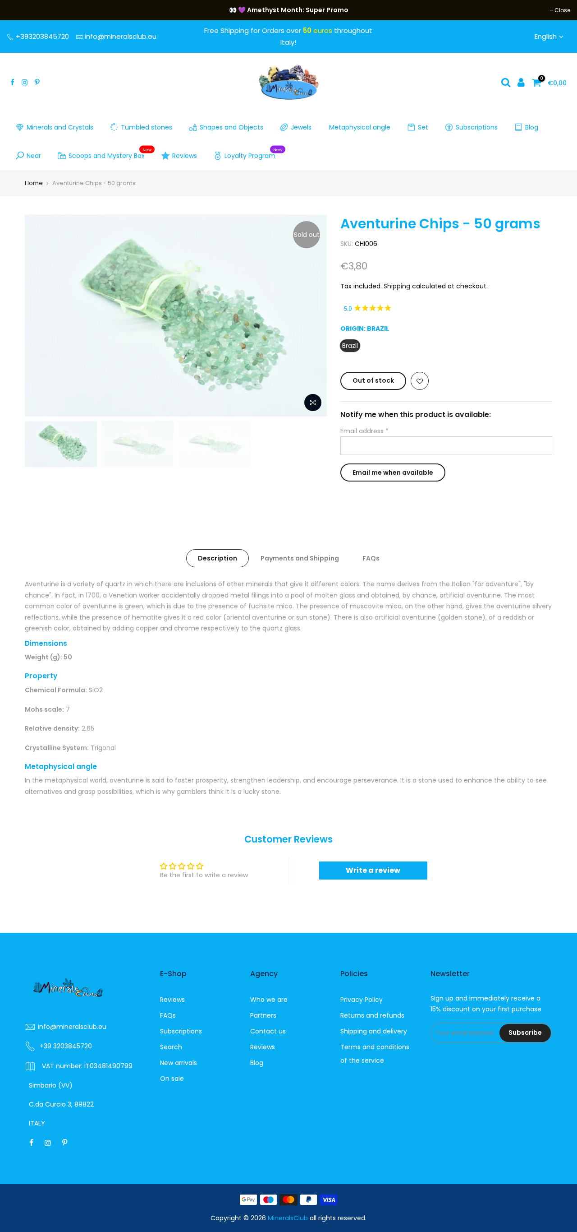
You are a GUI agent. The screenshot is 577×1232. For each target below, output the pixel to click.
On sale (172, 1078)
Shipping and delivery (373, 1031)
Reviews (184, 155)
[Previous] (40, 315)
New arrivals (178, 1062)
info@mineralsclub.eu (120, 36)
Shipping (397, 286)
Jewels (301, 127)
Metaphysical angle (359, 127)
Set (423, 127)
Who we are (269, 999)
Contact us (268, 1031)
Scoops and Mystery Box (110, 154)
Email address (364, 430)
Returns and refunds (372, 1015)
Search (171, 1046)
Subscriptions (477, 127)
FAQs (371, 558)
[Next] (311, 315)
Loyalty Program (253, 154)
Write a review (373, 870)
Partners (263, 1015)
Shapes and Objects (231, 127)
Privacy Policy (361, 999)
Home (34, 183)
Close (19, 10)
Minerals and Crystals (60, 127)
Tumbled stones (146, 127)
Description (217, 558)
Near (34, 155)
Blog (531, 127)
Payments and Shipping (300, 558)
